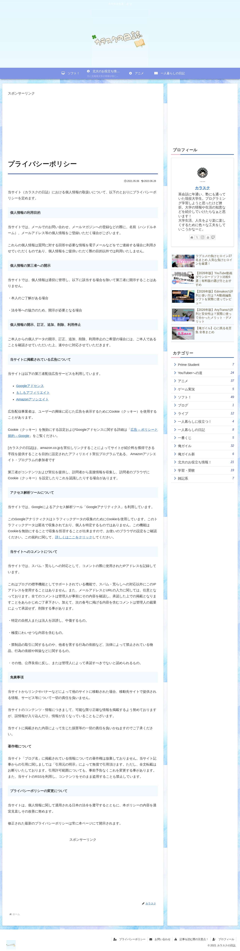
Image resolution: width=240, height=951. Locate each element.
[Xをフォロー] (197, 237)
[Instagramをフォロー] (202, 237)
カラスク (202, 188)
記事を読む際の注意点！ (192, 939)
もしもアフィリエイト (33, 392)
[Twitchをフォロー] (213, 237)
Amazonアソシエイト (32, 399)
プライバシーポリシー (131, 939)
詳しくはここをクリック (73, 537)
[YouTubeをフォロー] (208, 237)
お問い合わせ (161, 939)
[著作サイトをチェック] (191, 237)
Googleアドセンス (30, 386)
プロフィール (225, 939)
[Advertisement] (83, 122)
